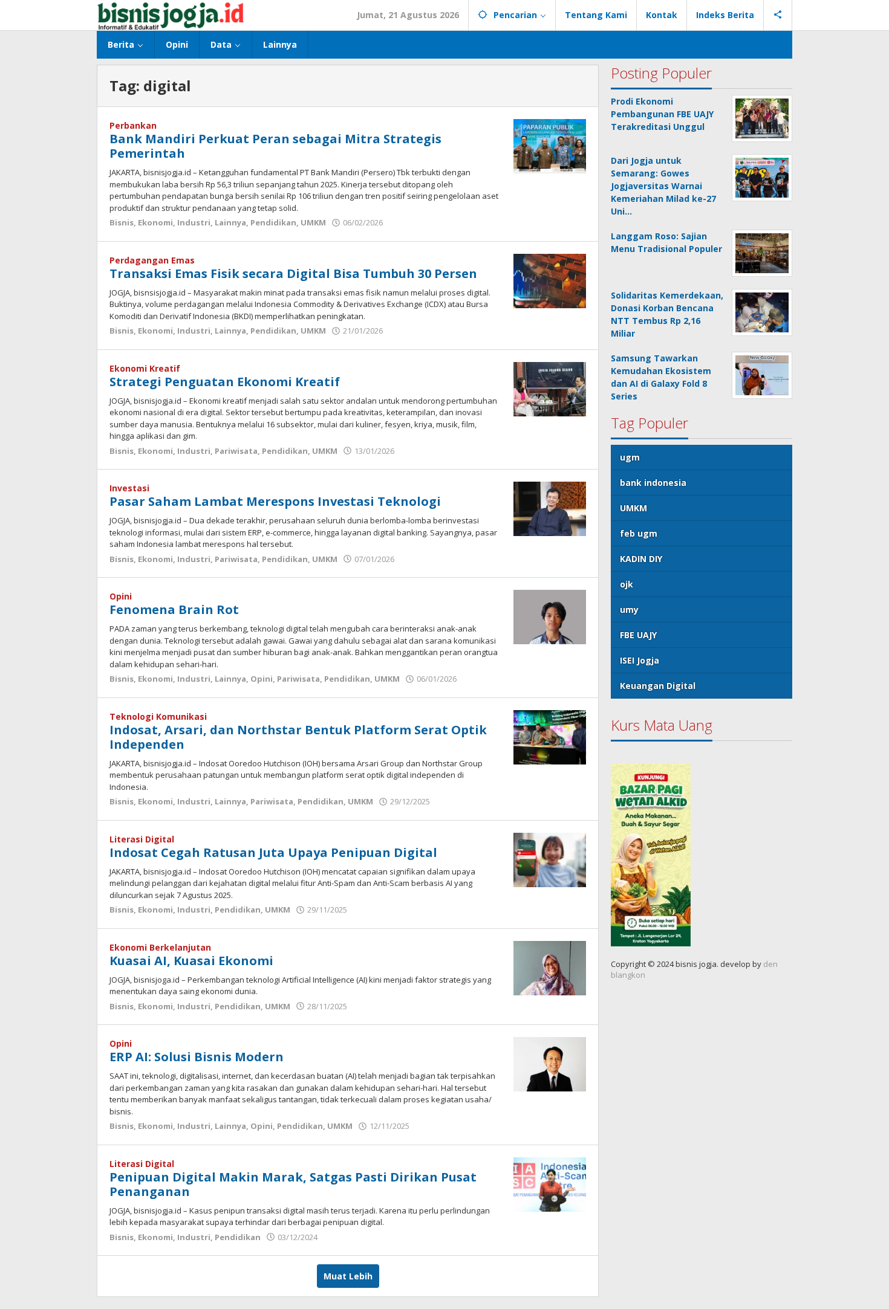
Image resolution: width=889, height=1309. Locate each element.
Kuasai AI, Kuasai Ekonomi (191, 960)
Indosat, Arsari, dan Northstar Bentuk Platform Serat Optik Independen (298, 737)
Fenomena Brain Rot (174, 609)
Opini (120, 596)
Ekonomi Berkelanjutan (160, 947)
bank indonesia (653, 482)
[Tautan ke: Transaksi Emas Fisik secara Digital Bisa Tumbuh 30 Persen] (549, 279)
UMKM (313, 222)
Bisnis (121, 222)
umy (629, 609)
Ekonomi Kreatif (144, 368)
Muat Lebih (348, 1276)
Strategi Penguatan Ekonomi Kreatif (224, 381)
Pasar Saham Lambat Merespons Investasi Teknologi (275, 501)
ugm (630, 457)
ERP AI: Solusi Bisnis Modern (196, 1057)
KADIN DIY (641, 558)
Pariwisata (236, 450)
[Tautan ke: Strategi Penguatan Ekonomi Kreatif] (549, 387)
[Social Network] (778, 15)
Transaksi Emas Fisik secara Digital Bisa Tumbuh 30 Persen (293, 273)
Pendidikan (273, 222)
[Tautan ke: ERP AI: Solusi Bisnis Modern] (549, 1063)
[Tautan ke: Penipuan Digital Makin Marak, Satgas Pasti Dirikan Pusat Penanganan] (549, 1183)
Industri (193, 222)
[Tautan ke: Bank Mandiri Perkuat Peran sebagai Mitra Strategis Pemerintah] (549, 145)
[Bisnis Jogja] (170, 15)
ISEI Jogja (639, 660)
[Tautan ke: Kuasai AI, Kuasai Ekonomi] (549, 966)
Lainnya (230, 222)
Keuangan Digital (657, 685)
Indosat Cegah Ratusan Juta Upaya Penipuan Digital (273, 852)
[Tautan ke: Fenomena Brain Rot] (549, 616)
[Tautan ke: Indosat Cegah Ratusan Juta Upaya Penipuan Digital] (549, 858)
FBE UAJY (638, 635)
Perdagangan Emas (152, 260)
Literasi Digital (141, 839)
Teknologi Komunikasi (158, 716)
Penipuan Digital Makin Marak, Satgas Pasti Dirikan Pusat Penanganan (293, 1184)
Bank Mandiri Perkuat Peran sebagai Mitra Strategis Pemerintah (275, 146)
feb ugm (638, 533)
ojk (626, 584)
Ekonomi (155, 222)
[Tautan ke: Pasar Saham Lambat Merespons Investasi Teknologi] (549, 508)
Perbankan (133, 125)
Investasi (129, 488)
